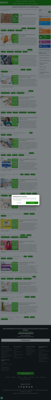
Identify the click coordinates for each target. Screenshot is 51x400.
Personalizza (19, 202)
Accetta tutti (32, 202)
